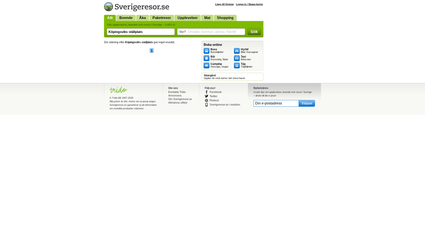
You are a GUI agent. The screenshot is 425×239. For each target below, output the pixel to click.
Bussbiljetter (217, 50)
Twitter (213, 96)
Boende (126, 18)
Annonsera (175, 95)
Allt (110, 18)
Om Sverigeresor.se (180, 99)
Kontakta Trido (177, 92)
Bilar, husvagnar (249, 50)
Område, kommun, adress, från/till (207, 31)
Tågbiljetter (247, 65)
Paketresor (162, 18)
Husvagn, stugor (219, 65)
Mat (207, 18)
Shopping (225, 18)
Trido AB (116, 97)
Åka (142, 18)
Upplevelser (188, 18)
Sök (254, 31)
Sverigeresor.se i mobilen (225, 104)
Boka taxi (246, 58)
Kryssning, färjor (219, 58)
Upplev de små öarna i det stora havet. (224, 76)
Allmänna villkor (177, 102)
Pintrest (214, 100)
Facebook (216, 92)
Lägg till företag (224, 4)
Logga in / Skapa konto (249, 4)
